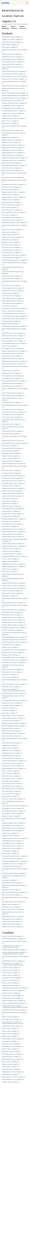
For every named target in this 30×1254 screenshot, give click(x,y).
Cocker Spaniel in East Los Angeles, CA (12, 303)
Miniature (12, 690)
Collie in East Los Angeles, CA (10, 306)
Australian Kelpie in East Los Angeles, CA (13, 105)
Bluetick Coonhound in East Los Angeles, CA (14, 192)
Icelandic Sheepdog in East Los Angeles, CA (13, 463)
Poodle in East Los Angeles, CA (10, 689)
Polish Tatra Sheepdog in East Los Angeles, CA (14, 684)
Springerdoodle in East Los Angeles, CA (12, 1072)
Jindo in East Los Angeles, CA (10, 498)
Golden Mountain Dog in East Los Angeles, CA (14, 1010)
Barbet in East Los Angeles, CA (10, 121)
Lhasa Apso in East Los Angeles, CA (11, 551)
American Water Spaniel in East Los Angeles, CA (15, 93)
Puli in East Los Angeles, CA (9, 710)
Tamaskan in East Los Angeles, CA (11, 835)
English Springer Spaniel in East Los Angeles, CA (15, 361)
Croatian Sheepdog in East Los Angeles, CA (14, 313)
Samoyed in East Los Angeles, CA (11, 748)
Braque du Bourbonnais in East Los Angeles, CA (14, 222)
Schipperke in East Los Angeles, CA (11, 755)
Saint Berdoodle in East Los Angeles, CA (13, 1054)
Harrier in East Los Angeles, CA (10, 445)
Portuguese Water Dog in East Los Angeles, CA (14, 700)
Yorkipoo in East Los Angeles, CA (11, 1082)
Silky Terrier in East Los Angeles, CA (11, 791)
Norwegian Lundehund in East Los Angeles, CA (14, 627)
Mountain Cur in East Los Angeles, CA (12, 590)
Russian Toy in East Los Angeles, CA (11, 736)
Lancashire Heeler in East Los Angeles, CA (13, 536)
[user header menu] (26, 2)
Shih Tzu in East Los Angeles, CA (10, 773)
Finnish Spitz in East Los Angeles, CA (12, 378)
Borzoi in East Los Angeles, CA (10, 207)
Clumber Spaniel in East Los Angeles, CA (13, 301)
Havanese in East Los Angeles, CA (11, 451)
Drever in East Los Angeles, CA (10, 346)
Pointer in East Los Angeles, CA (10, 677)
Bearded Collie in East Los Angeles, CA (12, 140)
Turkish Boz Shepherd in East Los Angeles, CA (14, 873)
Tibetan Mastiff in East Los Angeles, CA (13, 843)
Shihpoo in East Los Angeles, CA (10, 1064)
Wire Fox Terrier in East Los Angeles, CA (12, 909)
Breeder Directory (23, 27)
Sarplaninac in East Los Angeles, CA (11, 750)
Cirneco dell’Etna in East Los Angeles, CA (13, 298)
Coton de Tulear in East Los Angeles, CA (13, 311)
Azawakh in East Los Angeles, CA (11, 116)
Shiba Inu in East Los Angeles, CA (11, 771)
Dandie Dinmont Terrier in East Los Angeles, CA (14, 326)
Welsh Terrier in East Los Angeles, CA (12, 895)
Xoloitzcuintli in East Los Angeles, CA (12, 921)
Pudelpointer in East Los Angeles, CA (12, 705)
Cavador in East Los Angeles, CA (11, 972)
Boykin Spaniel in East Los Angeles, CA (12, 217)
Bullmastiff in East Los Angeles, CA (11, 242)
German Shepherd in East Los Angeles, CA (13, 395)
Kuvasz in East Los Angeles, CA (10, 526)
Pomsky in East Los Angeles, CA (10, 1049)
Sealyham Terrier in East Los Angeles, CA (13, 765)
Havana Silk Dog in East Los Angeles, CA (12, 448)
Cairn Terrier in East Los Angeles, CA (12, 247)
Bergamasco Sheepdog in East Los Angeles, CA (14, 158)
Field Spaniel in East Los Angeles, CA (12, 373)
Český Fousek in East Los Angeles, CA (12, 276)
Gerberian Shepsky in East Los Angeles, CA (13, 1000)
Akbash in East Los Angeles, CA (10, 44)
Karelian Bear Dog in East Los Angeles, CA (13, 508)
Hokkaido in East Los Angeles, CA (11, 456)
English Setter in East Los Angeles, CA (12, 356)
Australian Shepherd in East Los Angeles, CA (14, 110)
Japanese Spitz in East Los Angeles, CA (12, 493)
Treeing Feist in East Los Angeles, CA (12, 866)
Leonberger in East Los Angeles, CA (11, 548)
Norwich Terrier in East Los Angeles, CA (12, 630)
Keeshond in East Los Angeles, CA (11, 511)
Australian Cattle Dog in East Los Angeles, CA (14, 103)
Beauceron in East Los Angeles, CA (11, 142)
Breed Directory (5, 27)
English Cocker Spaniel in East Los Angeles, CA (14, 351)
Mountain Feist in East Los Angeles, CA (12, 593)
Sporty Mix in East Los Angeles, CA (11, 1069)
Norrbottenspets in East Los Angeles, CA (13, 617)
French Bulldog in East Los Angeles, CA (12, 386)
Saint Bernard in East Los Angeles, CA (12, 743)
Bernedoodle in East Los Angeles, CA (12, 963)
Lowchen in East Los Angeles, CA (11, 559)
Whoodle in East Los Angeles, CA (11, 1074)
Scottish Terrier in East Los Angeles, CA (12, 763)
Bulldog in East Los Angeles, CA (10, 239)
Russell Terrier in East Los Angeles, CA (12, 731)
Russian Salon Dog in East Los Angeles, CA (13, 733)
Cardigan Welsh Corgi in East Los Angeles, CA (14, 255)
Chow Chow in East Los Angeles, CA (12, 295)
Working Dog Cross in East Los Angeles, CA (13, 1077)
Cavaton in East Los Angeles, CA (11, 980)
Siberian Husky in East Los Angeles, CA (12, 783)
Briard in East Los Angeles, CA (10, 232)
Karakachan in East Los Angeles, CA (11, 506)
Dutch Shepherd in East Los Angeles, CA (13, 348)
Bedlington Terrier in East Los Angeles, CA (13, 145)
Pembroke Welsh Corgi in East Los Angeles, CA (14, 657)
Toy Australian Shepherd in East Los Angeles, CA (15, 856)
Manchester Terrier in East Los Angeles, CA (13, 564)
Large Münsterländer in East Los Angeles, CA (14, 546)
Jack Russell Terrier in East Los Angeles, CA (13, 483)
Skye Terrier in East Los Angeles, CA (11, 794)
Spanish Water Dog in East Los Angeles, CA (13, 811)
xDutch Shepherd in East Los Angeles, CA (13, 1079)
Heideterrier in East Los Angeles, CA (11, 453)
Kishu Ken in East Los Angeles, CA (11, 516)
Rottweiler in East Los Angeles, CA (11, 728)
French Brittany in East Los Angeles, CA (12, 383)
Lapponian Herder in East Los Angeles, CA (13, 543)
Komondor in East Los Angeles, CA (11, 521)
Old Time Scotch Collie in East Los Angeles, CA (14, 642)
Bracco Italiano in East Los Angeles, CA (12, 220)
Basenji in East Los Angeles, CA (10, 123)
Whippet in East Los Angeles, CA (11, 904)
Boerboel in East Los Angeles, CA (11, 194)
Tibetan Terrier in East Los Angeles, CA (12, 848)
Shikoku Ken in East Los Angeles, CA (11, 776)
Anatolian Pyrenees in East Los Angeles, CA (13, 938)
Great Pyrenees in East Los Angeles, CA (12, 431)
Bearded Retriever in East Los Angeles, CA (13, 961)
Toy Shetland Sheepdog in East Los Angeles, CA (15, 861)
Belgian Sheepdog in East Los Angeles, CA (13, 152)
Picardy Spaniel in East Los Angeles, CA (12, 672)
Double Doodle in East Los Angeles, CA (12, 998)
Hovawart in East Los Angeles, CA (11, 458)
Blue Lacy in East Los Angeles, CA (11, 189)
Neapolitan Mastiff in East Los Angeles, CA (13, 602)
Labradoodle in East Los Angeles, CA (12, 1022)
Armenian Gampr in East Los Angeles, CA (13, 100)
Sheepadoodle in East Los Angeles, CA (12, 1059)
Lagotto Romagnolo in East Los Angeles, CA (14, 531)
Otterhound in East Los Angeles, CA (11, 644)
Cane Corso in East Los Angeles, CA (11, 252)
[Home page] (5, 3)
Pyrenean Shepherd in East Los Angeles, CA (13, 718)
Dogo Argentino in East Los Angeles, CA (13, 338)
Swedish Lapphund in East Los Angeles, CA (13, 828)
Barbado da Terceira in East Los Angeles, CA (14, 118)
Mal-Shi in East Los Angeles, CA (10, 1031)
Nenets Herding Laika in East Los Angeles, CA (14, 609)
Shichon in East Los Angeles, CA (10, 1061)
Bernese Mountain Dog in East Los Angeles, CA (14, 165)
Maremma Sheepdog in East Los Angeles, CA (14, 566)
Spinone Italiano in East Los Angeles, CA (13, 813)
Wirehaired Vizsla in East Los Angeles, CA (13, 916)
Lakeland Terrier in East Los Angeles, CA (12, 534)
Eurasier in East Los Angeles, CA (10, 370)
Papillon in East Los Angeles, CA (10, 647)
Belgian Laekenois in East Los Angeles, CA (13, 147)
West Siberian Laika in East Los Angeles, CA (13, 902)
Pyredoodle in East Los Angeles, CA (11, 1051)
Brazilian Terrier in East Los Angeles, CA (12, 229)
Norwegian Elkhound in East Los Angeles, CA (14, 625)
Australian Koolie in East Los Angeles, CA (13, 108)
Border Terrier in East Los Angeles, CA (12, 205)
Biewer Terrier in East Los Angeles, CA (12, 170)
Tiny (9, 965)
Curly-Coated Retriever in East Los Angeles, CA (15, 316)
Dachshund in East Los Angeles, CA (11, 321)
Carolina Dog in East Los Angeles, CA (12, 257)
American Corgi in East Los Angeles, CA (12, 936)
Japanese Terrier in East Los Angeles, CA (13, 496)
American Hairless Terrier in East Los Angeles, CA (15, 76)
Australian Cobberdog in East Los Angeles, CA (14, 949)
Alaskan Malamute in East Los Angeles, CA (13, 59)
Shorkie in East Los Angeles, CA (10, 1066)
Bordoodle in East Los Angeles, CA (11, 967)
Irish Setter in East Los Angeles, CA (11, 470)
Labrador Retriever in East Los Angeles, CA (13, 529)
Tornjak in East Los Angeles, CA (10, 851)
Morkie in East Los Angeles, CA (10, 1041)
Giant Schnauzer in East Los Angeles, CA (13, 409)
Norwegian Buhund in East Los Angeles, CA (13, 622)
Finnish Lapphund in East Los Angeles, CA (13, 376)
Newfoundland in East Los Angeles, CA (12, 612)
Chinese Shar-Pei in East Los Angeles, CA (13, 290)
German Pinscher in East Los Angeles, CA (13, 393)
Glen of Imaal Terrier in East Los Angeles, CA (14, 412)
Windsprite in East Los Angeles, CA (11, 907)
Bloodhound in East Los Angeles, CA (11, 187)
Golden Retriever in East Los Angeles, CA (13, 414)
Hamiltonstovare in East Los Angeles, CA (13, 440)
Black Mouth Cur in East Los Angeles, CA (13, 177)
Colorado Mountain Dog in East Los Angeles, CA (15, 988)
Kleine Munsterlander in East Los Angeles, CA (14, 519)
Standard (22, 690)
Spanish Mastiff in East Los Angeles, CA (13, 808)
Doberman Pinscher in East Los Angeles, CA (13, 335)
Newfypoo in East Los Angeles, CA (11, 1044)
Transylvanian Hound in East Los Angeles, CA (14, 863)
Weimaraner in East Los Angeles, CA (11, 889)
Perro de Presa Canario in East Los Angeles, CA (14, 660)
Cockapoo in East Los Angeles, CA (11, 985)
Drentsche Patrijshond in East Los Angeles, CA (14, 343)
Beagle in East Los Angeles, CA (10, 137)
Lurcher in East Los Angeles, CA (10, 1028)
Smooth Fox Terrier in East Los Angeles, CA (13, 799)
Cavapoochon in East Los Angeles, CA (12, 977)
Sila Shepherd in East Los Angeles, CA (12, 786)
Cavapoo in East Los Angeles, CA (11, 975)
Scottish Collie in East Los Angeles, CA (12, 758)
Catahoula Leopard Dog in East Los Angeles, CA (15, 260)
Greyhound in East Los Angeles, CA (11, 433)
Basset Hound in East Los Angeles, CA (12, 130)
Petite (9, 1007)
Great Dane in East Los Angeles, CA (11, 424)
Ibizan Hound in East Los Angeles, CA (12, 461)
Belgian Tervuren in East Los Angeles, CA (13, 155)
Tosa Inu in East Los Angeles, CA (10, 853)
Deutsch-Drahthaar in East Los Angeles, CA (13, 333)
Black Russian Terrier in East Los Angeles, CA (14, 184)
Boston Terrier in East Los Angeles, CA (12, 210)
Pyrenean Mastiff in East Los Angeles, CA (13, 715)
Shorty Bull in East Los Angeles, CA (11, 781)
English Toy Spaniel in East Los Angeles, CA (13, 363)
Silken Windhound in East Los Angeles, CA (13, 788)
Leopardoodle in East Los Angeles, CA (12, 1026)
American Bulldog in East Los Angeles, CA (13, 61)
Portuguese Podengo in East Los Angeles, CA (14, 693)
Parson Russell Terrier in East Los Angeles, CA (14, 649)
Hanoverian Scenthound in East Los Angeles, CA (15, 443)
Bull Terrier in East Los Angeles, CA (11, 245)
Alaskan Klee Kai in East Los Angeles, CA (12, 56)
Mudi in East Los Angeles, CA (10, 595)
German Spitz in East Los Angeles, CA (12, 402)
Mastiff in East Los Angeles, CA (10, 569)
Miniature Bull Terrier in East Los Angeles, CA (14, 583)
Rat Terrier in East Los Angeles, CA (11, 720)
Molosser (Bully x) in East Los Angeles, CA (13, 1038)
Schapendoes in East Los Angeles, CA (12, 753)
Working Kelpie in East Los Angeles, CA (12, 919)
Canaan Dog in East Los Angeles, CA (12, 250)
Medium (15, 954)
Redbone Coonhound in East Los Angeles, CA (14, 723)
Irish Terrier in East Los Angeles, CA (11, 473)
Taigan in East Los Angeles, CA (10, 833)
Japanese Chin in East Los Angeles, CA (12, 491)
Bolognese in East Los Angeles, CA (11, 199)
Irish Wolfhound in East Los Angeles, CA (12, 478)
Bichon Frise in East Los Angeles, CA (11, 168)
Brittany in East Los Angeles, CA (10, 234)
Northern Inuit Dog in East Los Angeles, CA (13, 620)
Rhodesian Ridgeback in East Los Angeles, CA (14, 725)
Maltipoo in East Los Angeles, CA (11, 1033)
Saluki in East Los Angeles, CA (10, 745)
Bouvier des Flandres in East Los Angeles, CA (14, 212)
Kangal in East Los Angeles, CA (10, 503)
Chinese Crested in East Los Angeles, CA (13, 288)
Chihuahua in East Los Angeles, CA (11, 285)
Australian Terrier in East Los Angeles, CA (13, 113)
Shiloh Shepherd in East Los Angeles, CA (13, 778)
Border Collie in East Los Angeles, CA (12, 202)
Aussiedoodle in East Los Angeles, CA (12, 945)
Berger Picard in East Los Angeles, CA (12, 163)
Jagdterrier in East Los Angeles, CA (11, 485)
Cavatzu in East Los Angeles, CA (10, 983)
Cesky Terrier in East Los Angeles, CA (12, 278)
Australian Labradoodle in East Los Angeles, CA (14, 952)
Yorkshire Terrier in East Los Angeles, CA (13, 926)
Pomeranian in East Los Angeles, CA (11, 686)
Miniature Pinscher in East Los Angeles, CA (13, 585)
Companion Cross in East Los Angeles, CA (13, 990)
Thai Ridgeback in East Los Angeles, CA (12, 841)
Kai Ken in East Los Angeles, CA (10, 501)
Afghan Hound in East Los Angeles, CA (12, 39)
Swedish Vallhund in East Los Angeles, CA (13, 830)
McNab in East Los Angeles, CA (10, 1036)
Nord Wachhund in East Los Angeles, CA (12, 1046)
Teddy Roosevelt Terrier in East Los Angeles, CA (15, 838)
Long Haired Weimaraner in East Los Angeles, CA (15, 556)
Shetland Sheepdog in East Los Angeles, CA (14, 768)
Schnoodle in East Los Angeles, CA (11, 1056)
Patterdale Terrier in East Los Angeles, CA (13, 652)
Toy (9, 690)
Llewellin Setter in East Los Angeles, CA (12, 554)
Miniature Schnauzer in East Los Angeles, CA (14, 588)
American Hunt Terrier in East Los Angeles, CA (14, 79)
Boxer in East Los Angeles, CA (10, 215)
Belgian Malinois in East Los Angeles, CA (12, 150)
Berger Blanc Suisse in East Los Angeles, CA (13, 160)
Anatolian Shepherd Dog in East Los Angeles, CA (15, 95)
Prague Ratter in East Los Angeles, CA (12, 703)
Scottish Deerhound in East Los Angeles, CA (14, 760)
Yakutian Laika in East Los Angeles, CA (12, 924)
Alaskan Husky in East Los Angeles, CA (12, 54)
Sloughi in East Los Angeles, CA (10, 796)
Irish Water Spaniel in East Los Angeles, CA (13, 475)
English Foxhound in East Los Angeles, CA (13, 353)
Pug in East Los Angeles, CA (9, 708)
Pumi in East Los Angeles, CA (9, 713)
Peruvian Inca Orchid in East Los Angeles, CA (14, 662)
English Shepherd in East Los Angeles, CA (13, 358)
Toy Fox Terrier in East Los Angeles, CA (12, 858)
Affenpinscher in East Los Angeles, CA (12, 37)
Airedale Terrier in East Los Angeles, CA (12, 42)
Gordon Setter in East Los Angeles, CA (12, 417)
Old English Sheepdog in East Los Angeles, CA (14, 639)
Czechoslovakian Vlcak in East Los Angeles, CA (14, 318)
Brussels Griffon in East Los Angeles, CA (13, 237)
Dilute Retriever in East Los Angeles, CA (12, 995)
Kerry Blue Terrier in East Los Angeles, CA (13, 513)
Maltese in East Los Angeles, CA (10, 561)
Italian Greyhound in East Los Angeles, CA (13, 480)
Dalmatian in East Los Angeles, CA (11, 323)
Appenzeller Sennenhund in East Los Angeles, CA (15, 98)
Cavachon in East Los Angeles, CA (11, 970)
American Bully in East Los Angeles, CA (12, 64)
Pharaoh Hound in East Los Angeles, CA (12, 669)
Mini (11, 947)
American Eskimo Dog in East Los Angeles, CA (14, 71)
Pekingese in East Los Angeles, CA (11, 655)
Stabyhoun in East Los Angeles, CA (11, 816)
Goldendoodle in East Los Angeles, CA (12, 1005)
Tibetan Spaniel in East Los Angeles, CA (12, 846)
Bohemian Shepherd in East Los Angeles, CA (13, 197)
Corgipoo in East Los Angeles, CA (11, 993)
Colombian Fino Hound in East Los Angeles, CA (14, 308)
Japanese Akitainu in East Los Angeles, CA (13, 488)
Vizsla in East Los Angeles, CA (10, 880)
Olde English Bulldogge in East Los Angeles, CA (14, 637)
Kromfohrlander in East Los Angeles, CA (12, 524)
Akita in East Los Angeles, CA (10, 47)
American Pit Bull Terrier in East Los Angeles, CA (15, 86)
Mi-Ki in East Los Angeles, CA (10, 571)
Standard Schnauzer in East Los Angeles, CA (14, 823)
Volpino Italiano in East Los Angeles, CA (12, 883)
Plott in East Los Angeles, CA (10, 674)
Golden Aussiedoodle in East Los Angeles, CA (14, 1003)
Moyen (17, 690)
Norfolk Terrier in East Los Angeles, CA (12, 615)
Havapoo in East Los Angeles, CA (11, 1017)
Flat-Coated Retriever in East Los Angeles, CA (14, 381)
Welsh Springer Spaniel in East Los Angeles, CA (14, 892)
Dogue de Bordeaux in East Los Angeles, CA (13, 341)
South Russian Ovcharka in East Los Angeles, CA (15, 806)
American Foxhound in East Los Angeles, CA (13, 74)
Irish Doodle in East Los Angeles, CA (11, 1019)
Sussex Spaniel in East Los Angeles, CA (12, 825)
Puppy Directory (14, 27)
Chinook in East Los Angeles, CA (10, 293)
